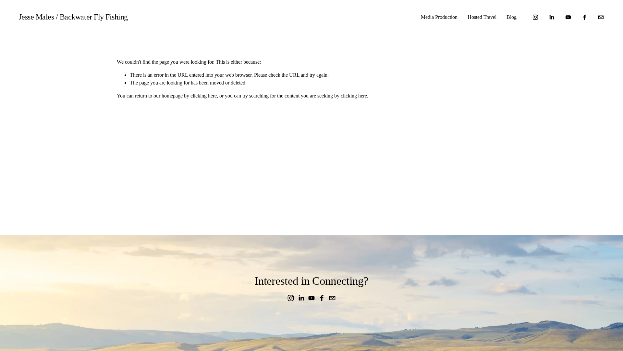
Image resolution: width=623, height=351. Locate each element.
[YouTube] (568, 17)
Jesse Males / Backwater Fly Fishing (73, 17)
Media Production (439, 17)
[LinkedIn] (551, 17)
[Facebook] (584, 17)
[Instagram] (535, 17)
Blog (512, 17)
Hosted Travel (482, 17)
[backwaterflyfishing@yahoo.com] (601, 17)
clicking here (203, 95)
